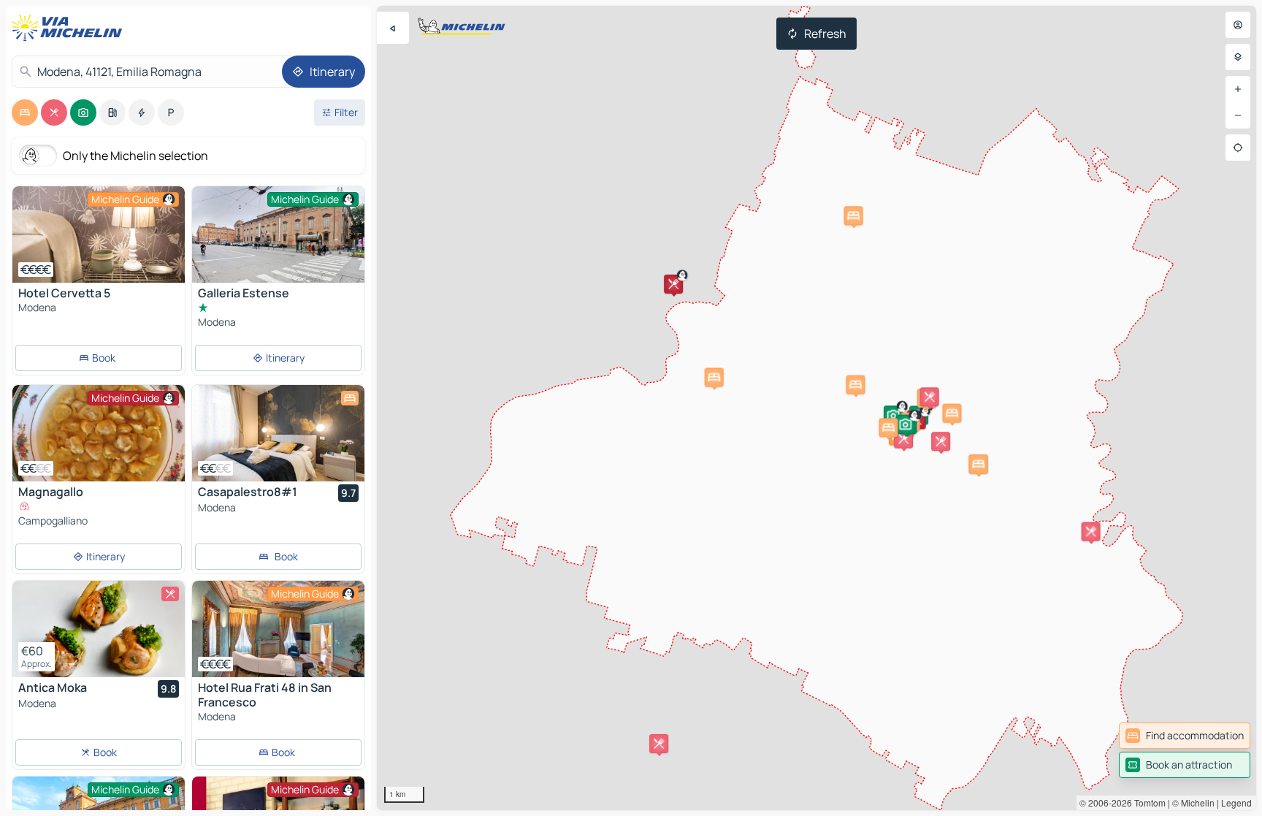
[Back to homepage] (70, 28)
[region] (816, 408)
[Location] (1237, 147)
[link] (1184, 735)
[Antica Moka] (98, 629)
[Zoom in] (1237, 89)
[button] (673, 284)
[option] (25, 112)
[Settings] (1237, 57)
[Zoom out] (1237, 115)
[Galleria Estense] (278, 248)
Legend (1236, 802)
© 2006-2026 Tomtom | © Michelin (1147, 802)
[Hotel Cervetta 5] (98, 234)
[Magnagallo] (98, 433)
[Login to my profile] (1237, 25)
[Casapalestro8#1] (278, 433)
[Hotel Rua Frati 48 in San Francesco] (278, 629)
